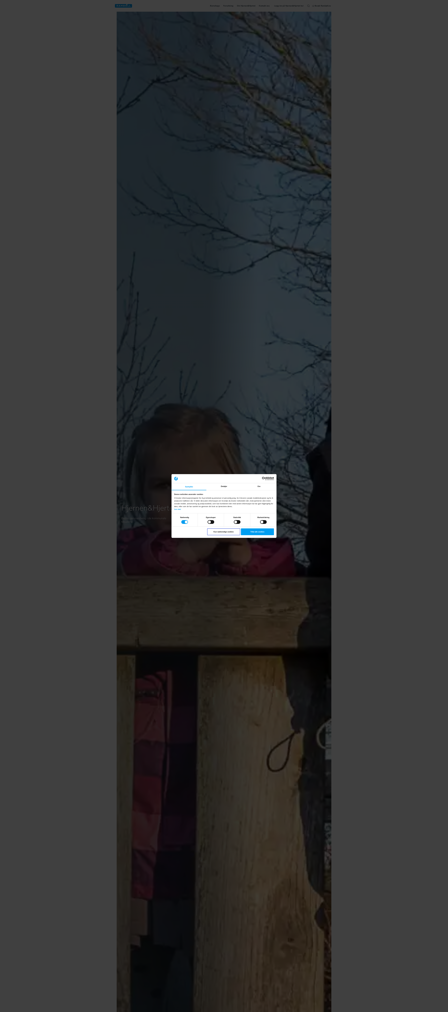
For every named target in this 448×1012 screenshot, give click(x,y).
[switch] (211, 522)
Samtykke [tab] (189, 487)
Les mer (177, 509)
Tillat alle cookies (257, 532)
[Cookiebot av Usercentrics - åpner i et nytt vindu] (264, 478)
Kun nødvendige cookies (224, 532)
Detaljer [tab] (224, 486)
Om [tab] (258, 486)
